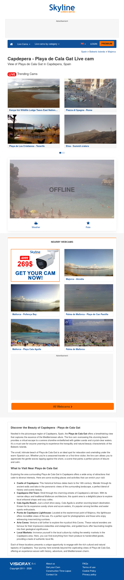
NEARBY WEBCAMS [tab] (62, 241)
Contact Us (51, 574)
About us (50, 563)
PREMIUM (106, 43)
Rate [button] (88, 227)
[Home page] (11, 44)
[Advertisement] (62, 30)
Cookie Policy (89, 570)
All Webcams (62, 406)
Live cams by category (46, 43)
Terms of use (88, 567)
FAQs (85, 563)
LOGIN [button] (93, 43)
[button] (83, 44)
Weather (36, 227)
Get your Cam (53, 567)
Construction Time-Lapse (58, 570)
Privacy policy (89, 574)
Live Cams (23, 43)
